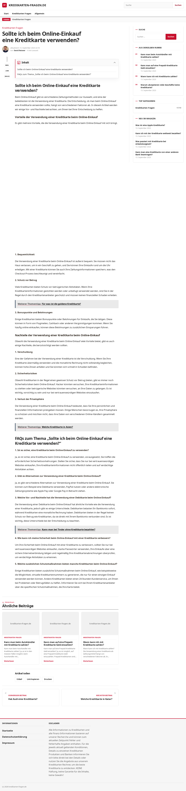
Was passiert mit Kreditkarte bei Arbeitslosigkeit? (150, 142)
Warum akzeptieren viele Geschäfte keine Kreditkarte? (160, 86)
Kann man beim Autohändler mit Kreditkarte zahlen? (19, 643)
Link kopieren (33, 679)
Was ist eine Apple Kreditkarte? (150, 125)
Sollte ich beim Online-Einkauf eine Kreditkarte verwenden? (45, 69)
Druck (7, 76)
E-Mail (19, 679)
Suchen (178, 5)
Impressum (8, 742)
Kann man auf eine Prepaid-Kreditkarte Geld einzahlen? (58, 643)
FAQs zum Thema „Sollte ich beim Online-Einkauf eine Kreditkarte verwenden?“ (54, 74)
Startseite (7, 730)
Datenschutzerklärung (14, 736)
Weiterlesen (9, 661)
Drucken (48, 679)
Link (7, 71)
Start (6, 13)
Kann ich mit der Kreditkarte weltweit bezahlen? (158, 133)
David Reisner (19, 50)
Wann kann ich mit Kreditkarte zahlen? (93, 643)
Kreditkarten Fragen (21, 13)
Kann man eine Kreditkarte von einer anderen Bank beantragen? (157, 153)
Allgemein (39, 13)
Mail (7, 65)
